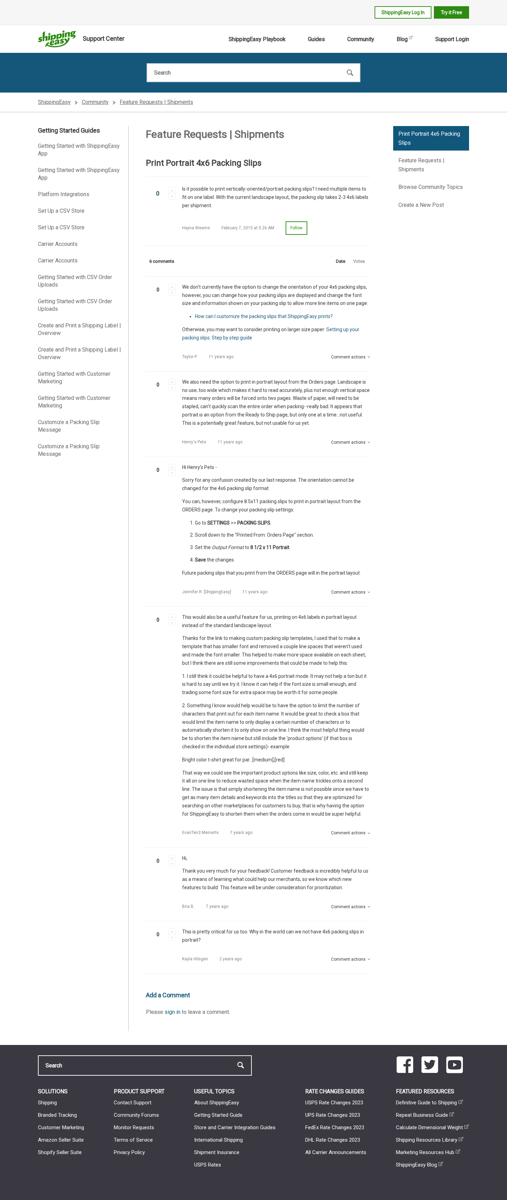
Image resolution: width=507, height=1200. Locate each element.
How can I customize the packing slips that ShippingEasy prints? (264, 316)
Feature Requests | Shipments (156, 102)
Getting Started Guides (69, 130)
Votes (359, 261)
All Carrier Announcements (335, 1152)
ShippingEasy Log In (403, 12)
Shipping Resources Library (426, 1140)
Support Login (452, 39)
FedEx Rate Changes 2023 (334, 1127)
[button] (172, 190)
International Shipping (218, 1140)
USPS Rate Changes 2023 (334, 1103)
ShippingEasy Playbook (257, 39)
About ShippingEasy (216, 1103)
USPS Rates (207, 1165)
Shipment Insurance (216, 1152)
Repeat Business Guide (422, 1115)
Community (360, 39)
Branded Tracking (57, 1115)
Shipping (47, 1103)
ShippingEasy (54, 102)
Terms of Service (133, 1140)
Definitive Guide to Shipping (426, 1103)
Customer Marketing (61, 1127)
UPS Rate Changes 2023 (332, 1115)
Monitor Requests (134, 1127)
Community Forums (136, 1115)
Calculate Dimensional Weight (429, 1127)
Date (340, 261)
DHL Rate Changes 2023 (332, 1140)
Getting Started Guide (218, 1115)
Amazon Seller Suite (61, 1140)
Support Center (104, 38)
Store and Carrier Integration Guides (235, 1127)
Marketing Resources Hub (425, 1152)
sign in (172, 1012)
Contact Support (132, 1103)
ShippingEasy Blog (416, 1165)
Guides (316, 39)
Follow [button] (296, 227)
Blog (402, 39)
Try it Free (451, 12)
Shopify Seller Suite (60, 1152)
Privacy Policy (129, 1152)
